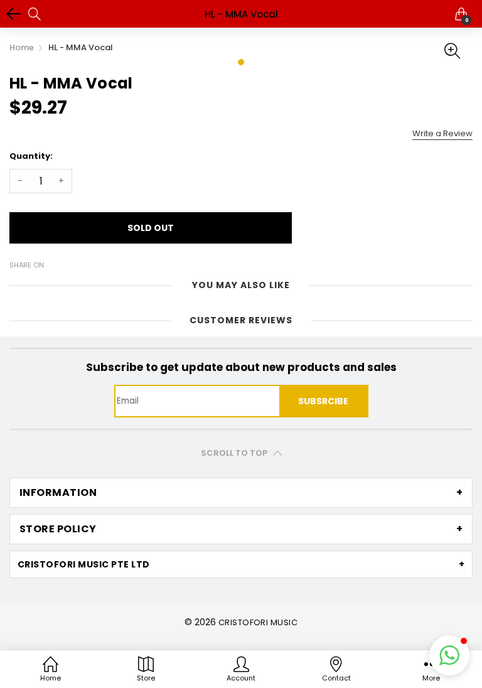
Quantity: (31, 156)
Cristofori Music (258, 622)
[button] (449, 655)
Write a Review (442, 133)
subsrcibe (323, 401)
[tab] (241, 493)
